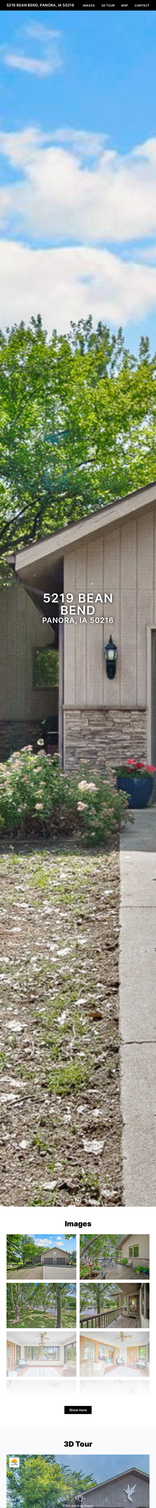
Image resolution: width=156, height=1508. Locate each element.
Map (124, 5)
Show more (78, 1410)
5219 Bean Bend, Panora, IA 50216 (40, 5)
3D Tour (108, 5)
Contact (142, 5)
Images (89, 5)
